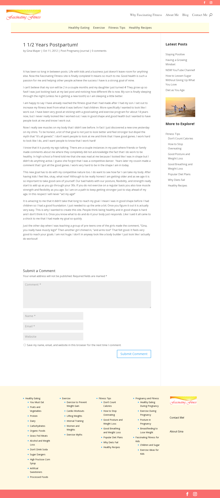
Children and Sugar (150, 444)
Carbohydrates (37, 425)
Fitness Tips (116, 27)
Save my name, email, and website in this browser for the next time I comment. (74, 345)
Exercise (99, 27)
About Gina (176, 431)
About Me (172, 15)
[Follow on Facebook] (204, 2)
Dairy (32, 420)
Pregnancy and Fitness (147, 398)
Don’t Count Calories (180, 138)
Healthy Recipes (140, 27)
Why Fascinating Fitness (146, 15)
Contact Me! (177, 417)
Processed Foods (39, 476)
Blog (185, 15)
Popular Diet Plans (179, 174)
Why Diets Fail (176, 180)
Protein (34, 415)
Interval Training (75, 420)
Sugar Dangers (37, 454)
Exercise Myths (74, 434)
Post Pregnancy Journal (75, 51)
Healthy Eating (79, 27)
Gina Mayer (33, 51)
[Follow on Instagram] (211, 2)
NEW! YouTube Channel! (180, 70)
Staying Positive (175, 54)
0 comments (99, 51)
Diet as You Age (175, 90)
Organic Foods (37, 430)
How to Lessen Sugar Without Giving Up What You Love (180, 80)
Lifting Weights (74, 415)
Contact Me (199, 15)
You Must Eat (37, 402)
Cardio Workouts (75, 410)
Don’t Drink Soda (39, 449)
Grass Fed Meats (39, 435)
